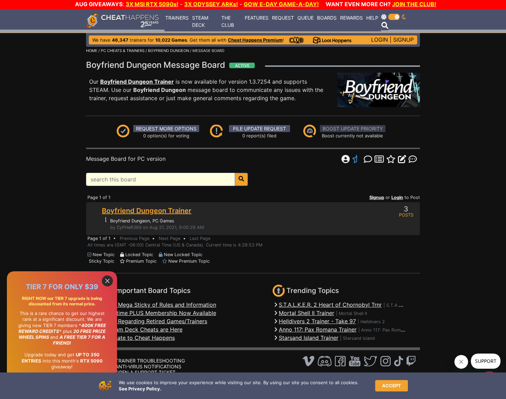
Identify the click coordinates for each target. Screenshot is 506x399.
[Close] (107, 280)
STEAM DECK (200, 21)
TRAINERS (177, 18)
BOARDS (327, 18)
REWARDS (351, 18)
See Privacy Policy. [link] (140, 388)
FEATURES (256, 18)
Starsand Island (359, 338)
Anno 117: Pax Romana (384, 330)
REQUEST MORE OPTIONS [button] (166, 129)
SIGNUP (403, 39)
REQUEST (283, 18)
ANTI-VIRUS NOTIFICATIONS (148, 366)
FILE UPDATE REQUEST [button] (259, 129)
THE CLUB (227, 21)
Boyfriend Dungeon (130, 220)
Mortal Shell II (353, 313)
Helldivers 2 (372, 321)
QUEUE (305, 18)
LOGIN (379, 39)
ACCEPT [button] (391, 385)
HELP (372, 18)
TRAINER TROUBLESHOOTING (150, 361)
